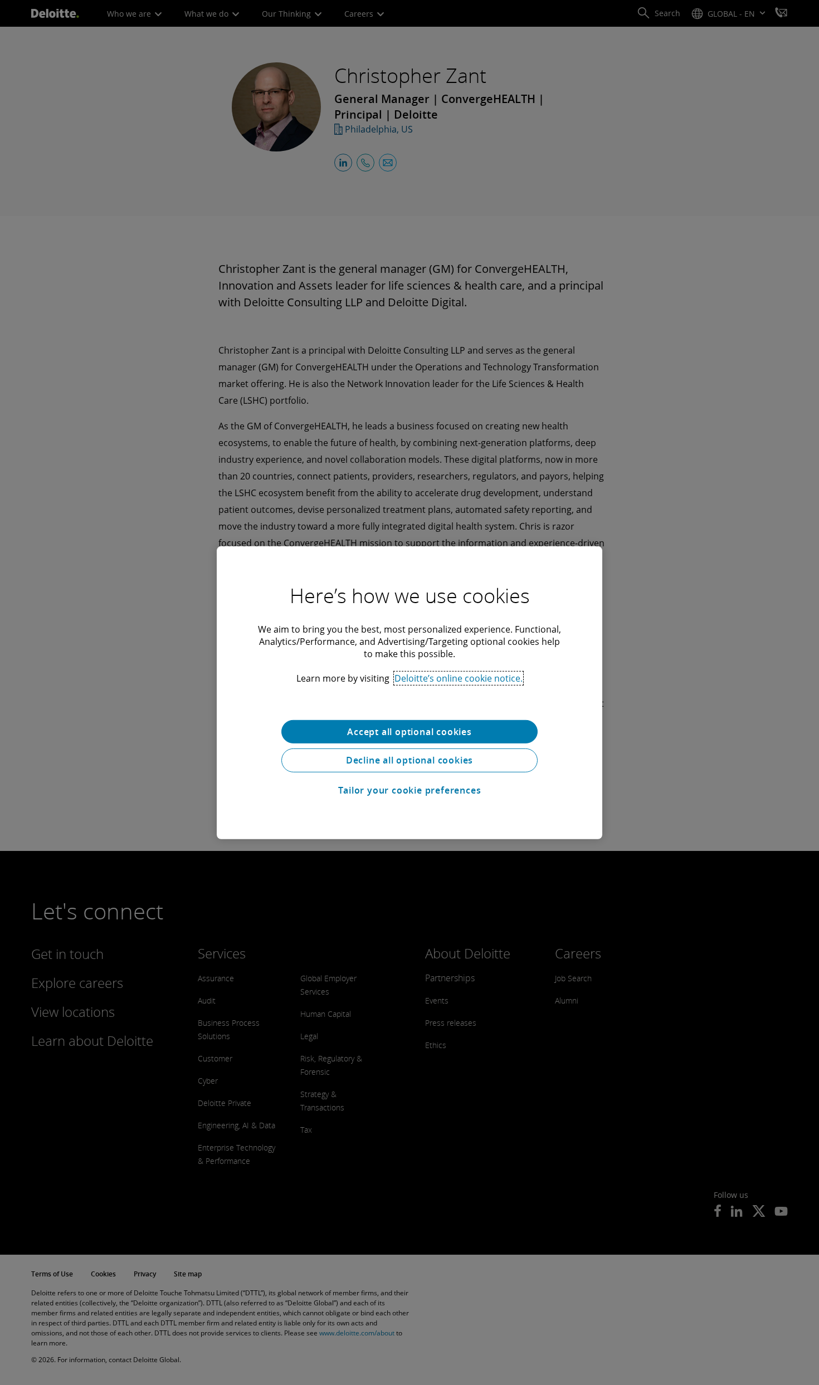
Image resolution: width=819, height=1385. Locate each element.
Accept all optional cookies (409, 731)
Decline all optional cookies (409, 760)
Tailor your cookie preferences (409, 790)
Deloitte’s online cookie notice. (458, 678)
